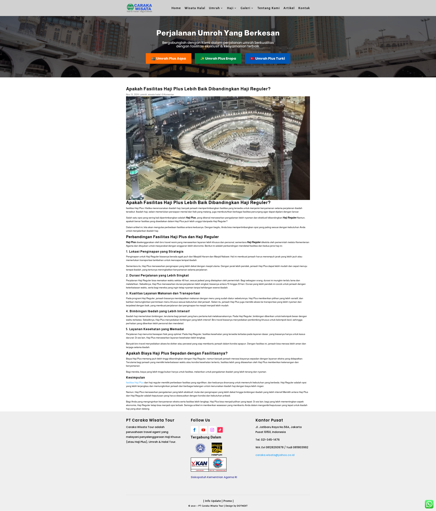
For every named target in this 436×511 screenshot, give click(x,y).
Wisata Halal (195, 8)
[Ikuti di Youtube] (203, 430)
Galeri (245, 8)
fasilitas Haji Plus (135, 382)
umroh (143, 94)
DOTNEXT (242, 505)
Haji (230, 8)
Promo (227, 501)
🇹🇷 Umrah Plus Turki (267, 58)
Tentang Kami (269, 8)
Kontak (304, 8)
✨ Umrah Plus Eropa (218, 58)
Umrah (214, 8)
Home (176, 8)
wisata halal (154, 94)
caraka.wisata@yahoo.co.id (274, 455)
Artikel (289, 8)
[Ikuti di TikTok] (220, 430)
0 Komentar (168, 94)
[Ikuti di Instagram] (212, 430)
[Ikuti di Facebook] (194, 430)
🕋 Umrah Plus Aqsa (168, 58)
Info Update (213, 501)
